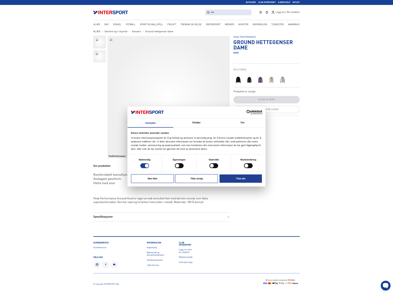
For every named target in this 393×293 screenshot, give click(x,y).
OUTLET (296, 2)
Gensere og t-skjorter (116, 31)
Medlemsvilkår (186, 257)
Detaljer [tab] (196, 122)
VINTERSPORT (213, 24)
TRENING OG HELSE (191, 24)
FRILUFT (171, 24)
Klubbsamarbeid (155, 260)
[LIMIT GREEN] (271, 80)
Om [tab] (242, 122)
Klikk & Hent (266, 99)
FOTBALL (131, 24)
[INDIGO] (260, 80)
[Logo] (112, 12)
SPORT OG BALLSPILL (151, 24)
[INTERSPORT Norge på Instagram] (97, 264)
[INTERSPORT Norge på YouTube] (114, 264)
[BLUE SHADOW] (249, 80)
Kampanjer (294, 24)
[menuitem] (278, 24)
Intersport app (186, 262)
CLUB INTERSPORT (267, 2)
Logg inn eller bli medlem (185, 251)
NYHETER (243, 24)
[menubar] (196, 24)
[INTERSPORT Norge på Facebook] (105, 264)
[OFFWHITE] (282, 80)
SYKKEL (117, 24)
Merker (229, 24)
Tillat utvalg (196, 178)
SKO (106, 24)
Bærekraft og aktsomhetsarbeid (155, 254)
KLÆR (96, 24)
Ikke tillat (152, 178)
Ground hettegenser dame (159, 31)
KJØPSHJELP (284, 2)
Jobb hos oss (153, 265)
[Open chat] (386, 286)
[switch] (179, 165)
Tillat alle (240, 178)
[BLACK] (238, 80)
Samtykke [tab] (150, 123)
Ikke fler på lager (266, 109)
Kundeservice (99, 247)
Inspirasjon (260, 24)
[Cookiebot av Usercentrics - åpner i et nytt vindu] (248, 112)
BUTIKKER (251, 2)
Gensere (136, 31)
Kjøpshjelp (152, 247)
